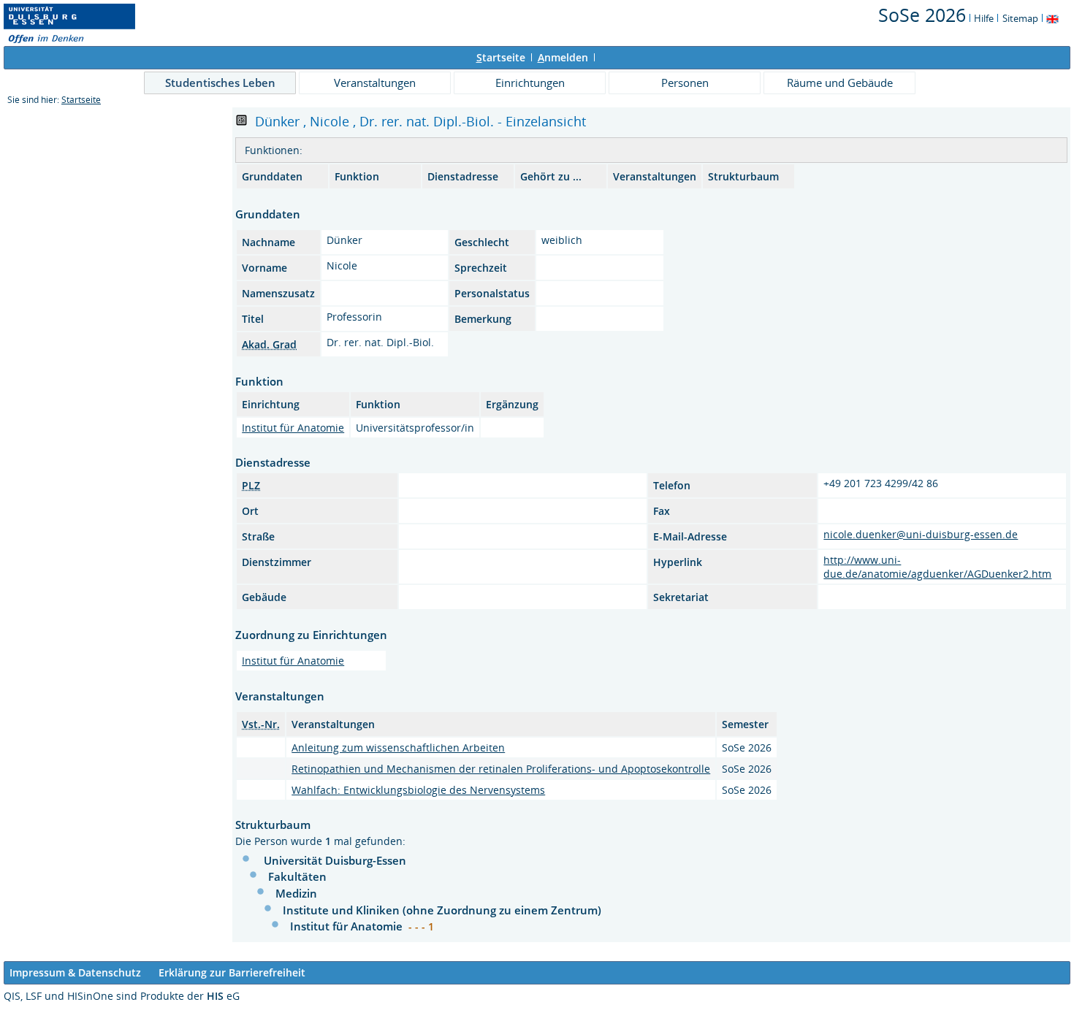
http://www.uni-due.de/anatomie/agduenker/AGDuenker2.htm (937, 567)
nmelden (563, 57)
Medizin (296, 893)
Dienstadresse (462, 176)
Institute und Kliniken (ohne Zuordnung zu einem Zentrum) (442, 910)
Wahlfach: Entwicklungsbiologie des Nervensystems (418, 790)
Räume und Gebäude (840, 82)
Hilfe (984, 18)
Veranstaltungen (375, 82)
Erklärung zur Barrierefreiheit (232, 972)
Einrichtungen (530, 82)
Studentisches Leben (220, 82)
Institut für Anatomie (293, 428)
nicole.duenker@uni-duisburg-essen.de (920, 534)
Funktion (357, 176)
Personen (685, 82)
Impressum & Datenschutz (75, 972)
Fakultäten (297, 876)
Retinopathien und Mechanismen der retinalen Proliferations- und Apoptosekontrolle (501, 769)
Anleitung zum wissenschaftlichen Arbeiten (398, 747)
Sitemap (1020, 18)
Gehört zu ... (551, 176)
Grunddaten (272, 176)
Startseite (81, 99)
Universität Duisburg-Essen (335, 860)
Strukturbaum (743, 176)
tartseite (500, 57)
